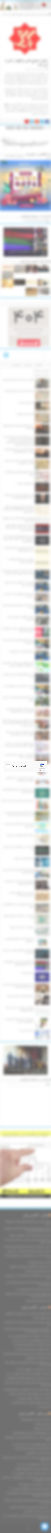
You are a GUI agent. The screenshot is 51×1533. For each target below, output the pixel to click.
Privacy (39, 770)
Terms (43, 770)
